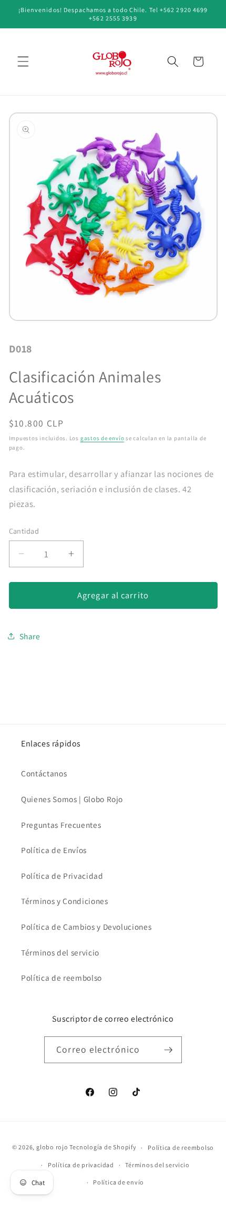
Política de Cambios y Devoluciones (86, 926)
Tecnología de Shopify (102, 1147)
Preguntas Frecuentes (61, 824)
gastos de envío (102, 438)
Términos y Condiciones (64, 901)
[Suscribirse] (168, 1050)
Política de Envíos (54, 850)
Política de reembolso (61, 977)
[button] (23, 61)
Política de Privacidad (62, 875)
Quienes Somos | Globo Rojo (72, 799)
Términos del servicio (60, 952)
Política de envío (118, 1182)
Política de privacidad (81, 1165)
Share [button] (29, 636)
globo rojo (52, 1147)
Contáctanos (44, 773)
